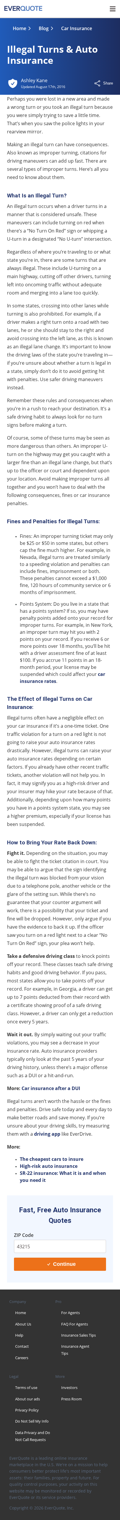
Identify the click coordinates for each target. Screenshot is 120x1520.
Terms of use (26, 1387)
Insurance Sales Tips (78, 1335)
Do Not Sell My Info (32, 1421)
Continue (64, 1264)
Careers (21, 1357)
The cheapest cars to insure (51, 1159)
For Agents (70, 1312)
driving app (47, 1134)
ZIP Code (23, 1235)
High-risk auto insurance (48, 1166)
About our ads (27, 1399)
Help (19, 1335)
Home (19, 28)
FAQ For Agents (74, 1324)
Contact (22, 1346)
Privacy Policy (27, 1410)
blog (44, 28)
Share (108, 83)
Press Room (71, 1399)
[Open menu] (113, 9)
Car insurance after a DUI (51, 1088)
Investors (69, 1387)
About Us (23, 1324)
